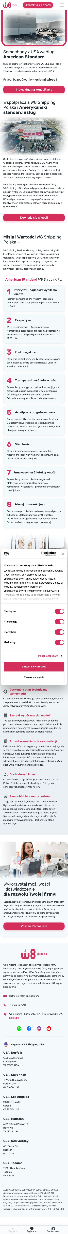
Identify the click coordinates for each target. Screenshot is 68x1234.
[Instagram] (39, 1028)
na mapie (14, 1017)
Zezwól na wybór (34, 677)
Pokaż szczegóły (48, 655)
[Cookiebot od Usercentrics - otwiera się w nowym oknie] (42, 553)
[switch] (59, 621)
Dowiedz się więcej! (34, 217)
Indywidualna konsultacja (34, 89)
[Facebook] (29, 1028)
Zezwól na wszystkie (34, 666)
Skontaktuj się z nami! (38, 5)
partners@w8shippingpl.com (24, 996)
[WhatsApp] (19, 1028)
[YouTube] (49, 1028)
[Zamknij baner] (63, 553)
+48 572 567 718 (17, 1005)
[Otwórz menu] (62, 5)
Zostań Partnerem (34, 926)
